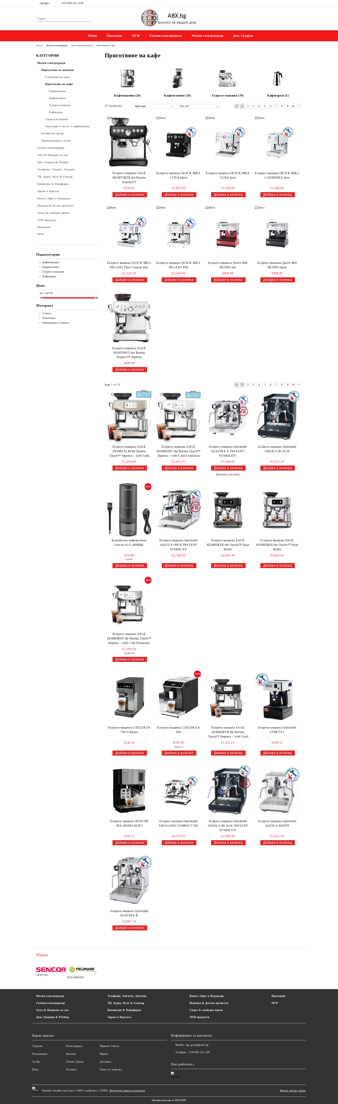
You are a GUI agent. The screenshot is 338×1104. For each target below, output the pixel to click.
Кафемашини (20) (127, 95)
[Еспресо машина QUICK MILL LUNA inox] (228, 143)
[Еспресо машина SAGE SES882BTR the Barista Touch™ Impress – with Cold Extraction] (228, 697)
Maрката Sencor (110, 1046)
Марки (104, 1053)
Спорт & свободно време (206, 1010)
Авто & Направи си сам (52, 1010)
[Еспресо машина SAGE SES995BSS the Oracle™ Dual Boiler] (277, 510)
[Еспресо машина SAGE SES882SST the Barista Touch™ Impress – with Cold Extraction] (178, 416)
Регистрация (74, 1046)
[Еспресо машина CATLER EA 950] (178, 697)
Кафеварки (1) (278, 95)
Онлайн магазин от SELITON (169, 1100)
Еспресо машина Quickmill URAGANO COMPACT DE (178, 823)
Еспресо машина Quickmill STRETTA (277, 730)
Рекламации (40, 1053)
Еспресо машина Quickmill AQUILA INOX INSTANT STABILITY (178, 545)
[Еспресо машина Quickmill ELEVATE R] (129, 880)
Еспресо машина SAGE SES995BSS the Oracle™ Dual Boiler (277, 545)
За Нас (36, 1061)
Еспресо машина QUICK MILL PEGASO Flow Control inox (129, 265)
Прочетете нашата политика (127, 1090)
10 (293, 106)
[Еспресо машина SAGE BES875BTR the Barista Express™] (129, 143)
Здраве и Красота (119, 1017)
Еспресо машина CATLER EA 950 (178, 730)
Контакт (71, 1053)
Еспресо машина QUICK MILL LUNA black (178, 175)
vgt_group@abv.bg (196, 1044)
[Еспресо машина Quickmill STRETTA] (277, 697)
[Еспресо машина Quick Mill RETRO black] (277, 232)
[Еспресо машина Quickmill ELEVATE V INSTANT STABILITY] (228, 416)
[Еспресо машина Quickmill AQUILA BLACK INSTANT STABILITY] (228, 791)
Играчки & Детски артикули (209, 1003)
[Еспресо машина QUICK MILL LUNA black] (178, 143)
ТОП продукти (199, 1017)
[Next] (94, 972)
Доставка (105, 1061)
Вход (35, 1069)
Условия (71, 1069)
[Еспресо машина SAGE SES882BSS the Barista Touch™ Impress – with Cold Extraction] (129, 603)
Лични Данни (75, 1061)
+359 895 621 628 (72, 3)
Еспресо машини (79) (228, 95)
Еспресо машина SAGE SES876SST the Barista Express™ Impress (129, 353)
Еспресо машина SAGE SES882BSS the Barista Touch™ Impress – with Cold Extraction (129, 638)
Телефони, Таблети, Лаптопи (127, 996)
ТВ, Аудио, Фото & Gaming (126, 1003)
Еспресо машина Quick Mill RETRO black (277, 265)
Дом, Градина (243, 35)
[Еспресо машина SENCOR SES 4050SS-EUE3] (129, 791)
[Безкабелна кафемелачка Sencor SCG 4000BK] (129, 510)
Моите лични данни (293, 1090)
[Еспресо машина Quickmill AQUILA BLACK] (277, 416)
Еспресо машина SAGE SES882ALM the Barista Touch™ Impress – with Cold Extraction (129, 451)
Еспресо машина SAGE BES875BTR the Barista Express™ (129, 177)
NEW (136, 35)
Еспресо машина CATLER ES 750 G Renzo (129, 730)
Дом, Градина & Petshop (52, 1017)
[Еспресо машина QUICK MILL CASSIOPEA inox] (277, 143)
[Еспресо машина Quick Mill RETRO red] (228, 232)
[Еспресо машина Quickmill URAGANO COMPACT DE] (178, 791)
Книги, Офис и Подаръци (207, 996)
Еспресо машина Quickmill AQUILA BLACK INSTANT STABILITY (228, 825)
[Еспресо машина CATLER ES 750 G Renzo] (129, 697)
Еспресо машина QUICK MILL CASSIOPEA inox (277, 175)
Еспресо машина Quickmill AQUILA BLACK (277, 449)
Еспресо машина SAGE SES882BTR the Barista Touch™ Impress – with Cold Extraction (228, 732)
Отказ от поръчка (111, 1069)
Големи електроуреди (166, 35)
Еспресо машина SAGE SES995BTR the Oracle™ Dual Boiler (228, 545)
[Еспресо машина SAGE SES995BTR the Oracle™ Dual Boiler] (228, 510)
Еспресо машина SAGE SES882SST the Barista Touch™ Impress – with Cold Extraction (178, 451)
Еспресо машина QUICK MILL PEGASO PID (178, 265)
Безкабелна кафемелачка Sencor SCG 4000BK (129, 542)
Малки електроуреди (207, 35)
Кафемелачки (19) (177, 95)
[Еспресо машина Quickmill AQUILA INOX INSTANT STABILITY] (178, 510)
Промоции (114, 35)
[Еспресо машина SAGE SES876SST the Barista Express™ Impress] (129, 318)
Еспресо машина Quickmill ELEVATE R (129, 913)
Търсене (37, 1046)
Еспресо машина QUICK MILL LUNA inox (228, 175)
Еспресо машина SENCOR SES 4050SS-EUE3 (129, 823)
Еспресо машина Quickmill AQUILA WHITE (277, 823)
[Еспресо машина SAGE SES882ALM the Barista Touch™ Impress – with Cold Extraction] (129, 416)
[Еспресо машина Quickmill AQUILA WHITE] (277, 791)
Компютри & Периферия (124, 1010)
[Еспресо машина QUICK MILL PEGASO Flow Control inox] (129, 232)
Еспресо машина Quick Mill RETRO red (227, 265)
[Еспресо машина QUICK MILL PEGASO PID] (178, 232)
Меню (92, 35)
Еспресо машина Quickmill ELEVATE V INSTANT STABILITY (228, 451)
